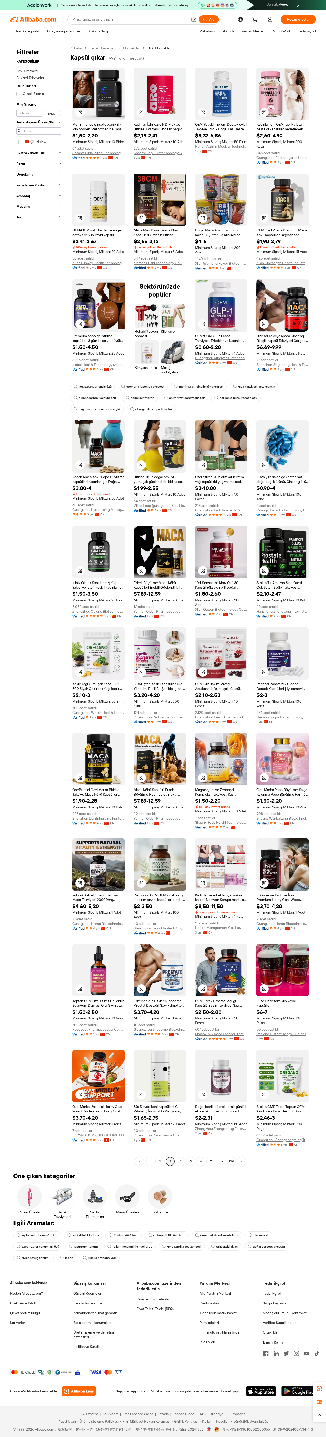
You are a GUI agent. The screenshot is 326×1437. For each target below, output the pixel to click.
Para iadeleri (209, 1323)
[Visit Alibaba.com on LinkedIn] (276, 1353)
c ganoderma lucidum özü (97, 398)
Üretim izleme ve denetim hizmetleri (93, 1334)
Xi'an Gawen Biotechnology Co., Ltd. (221, 609)
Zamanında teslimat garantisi (95, 1313)
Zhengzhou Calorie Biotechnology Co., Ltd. (98, 611)
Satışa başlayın (274, 1303)
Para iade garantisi (87, 1303)
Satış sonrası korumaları (92, 1323)
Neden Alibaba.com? (26, 1293)
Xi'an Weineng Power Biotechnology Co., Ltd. (221, 263)
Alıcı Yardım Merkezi (215, 1293)
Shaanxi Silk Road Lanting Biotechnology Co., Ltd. (221, 1034)
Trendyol (217, 1414)
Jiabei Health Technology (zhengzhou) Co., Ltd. (98, 365)
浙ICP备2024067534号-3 (293, 1429)
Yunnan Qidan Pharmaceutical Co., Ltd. (160, 611)
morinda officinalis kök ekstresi (201, 387)
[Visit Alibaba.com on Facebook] (266, 1353)
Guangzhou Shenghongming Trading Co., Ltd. (282, 1140)
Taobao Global (184, 1414)
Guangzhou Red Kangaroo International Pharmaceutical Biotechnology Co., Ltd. (282, 158)
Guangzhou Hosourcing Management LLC (98, 510)
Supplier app (127, 1391)
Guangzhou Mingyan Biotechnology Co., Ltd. (221, 358)
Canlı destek (209, 1303)
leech (69, 1258)
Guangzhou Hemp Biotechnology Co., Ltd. (98, 924)
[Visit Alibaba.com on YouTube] (307, 1353)
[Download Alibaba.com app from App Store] (261, 1391)
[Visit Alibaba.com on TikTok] (317, 1353)
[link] (319, 1388)
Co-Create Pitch (23, 1303)
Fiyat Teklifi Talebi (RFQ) (155, 1309)
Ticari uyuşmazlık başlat (218, 1313)
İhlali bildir (207, 1342)
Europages (237, 1414)
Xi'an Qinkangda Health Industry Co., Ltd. (282, 263)
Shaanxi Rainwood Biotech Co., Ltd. (160, 928)
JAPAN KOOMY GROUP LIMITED (98, 1135)
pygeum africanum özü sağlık (99, 409)
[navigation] (38, 605)
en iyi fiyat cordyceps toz (187, 398)
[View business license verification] (209, 1429)
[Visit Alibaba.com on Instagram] (296, 1353)
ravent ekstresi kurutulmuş (219, 1235)
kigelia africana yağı (102, 1258)
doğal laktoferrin (142, 398)
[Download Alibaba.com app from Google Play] (298, 1391)
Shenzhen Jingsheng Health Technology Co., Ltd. (282, 365)
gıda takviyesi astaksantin (256, 387)
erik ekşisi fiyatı (227, 1246)
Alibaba (76, 48)
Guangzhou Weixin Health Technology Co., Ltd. (98, 712)
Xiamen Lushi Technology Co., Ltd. (160, 263)
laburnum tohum (86, 1246)
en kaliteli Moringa (86, 1235)
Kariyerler (17, 1323)
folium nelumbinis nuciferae (132, 1246)
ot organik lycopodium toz (153, 409)
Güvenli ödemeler (87, 1293)
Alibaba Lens (37, 1391)
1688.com (110, 1414)
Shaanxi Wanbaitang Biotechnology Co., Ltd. (282, 818)
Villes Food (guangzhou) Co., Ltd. (159, 505)
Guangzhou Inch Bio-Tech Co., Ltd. (221, 510)
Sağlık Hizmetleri (102, 48)
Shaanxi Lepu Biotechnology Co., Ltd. (160, 153)
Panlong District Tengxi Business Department (282, 1034)
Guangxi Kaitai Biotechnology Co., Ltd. (282, 510)
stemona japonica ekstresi (145, 387)
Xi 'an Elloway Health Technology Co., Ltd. (98, 263)
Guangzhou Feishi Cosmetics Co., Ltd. (221, 717)
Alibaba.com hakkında (28, 1283)
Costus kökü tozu (126, 1235)
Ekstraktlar (131, 48)
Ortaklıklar (271, 1332)
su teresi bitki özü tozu (169, 1235)
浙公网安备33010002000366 (246, 1429)
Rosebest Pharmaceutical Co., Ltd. (98, 1029)
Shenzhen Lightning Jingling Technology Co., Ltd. (98, 818)
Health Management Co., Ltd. (218, 928)
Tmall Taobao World (138, 1414)
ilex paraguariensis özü (95, 387)
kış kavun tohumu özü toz (40, 1235)
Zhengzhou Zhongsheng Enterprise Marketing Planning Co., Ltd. (221, 1129)
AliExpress (90, 1414)
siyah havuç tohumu (36, 1258)
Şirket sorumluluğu (25, 1313)
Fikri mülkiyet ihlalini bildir (219, 1332)
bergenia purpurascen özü (238, 398)
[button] (194, 19)
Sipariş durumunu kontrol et (285, 1313)
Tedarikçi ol (272, 1293)
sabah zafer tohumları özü (40, 1246)
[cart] (256, 20)
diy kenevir (261, 1235)
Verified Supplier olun (279, 1323)
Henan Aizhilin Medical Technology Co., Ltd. (221, 146)
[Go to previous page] (139, 1161)
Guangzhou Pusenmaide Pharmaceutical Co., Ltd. (160, 1135)
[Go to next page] (241, 1161)
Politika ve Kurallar (87, 1346)
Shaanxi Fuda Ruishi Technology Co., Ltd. (98, 153)
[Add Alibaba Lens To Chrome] (79, 1391)
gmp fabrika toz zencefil (184, 1246)
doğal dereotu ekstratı (269, 1246)
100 (231, 1161)
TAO (202, 1414)
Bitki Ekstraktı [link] (158, 48)
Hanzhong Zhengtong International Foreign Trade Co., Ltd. (282, 611)
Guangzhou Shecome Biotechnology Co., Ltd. (160, 1029)
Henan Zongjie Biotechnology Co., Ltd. (282, 717)
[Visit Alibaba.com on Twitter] (286, 1353)
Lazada (163, 1414)
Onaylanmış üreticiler (153, 1299)
